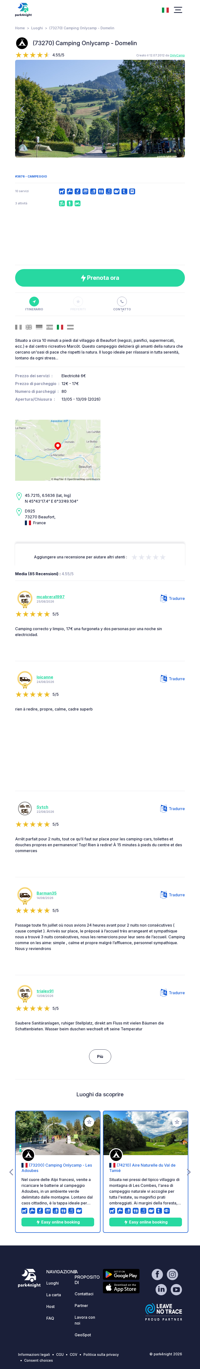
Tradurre (177, 598)
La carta (53, 1294)
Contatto (122, 309)
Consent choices (38, 1360)
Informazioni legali (34, 1354)
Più (100, 1056)
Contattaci (84, 1293)
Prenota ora (102, 277)
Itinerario (34, 309)
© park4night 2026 (166, 1354)
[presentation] (22, 108)
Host (50, 1306)
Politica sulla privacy (101, 1354)
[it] (165, 9)
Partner (81, 1305)
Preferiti (78, 309)
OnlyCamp (177, 55)
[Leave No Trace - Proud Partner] (163, 1312)
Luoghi (37, 28)
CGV (73, 1354)
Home (20, 28)
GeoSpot (83, 1334)
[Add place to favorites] (89, 1122)
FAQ (50, 1318)
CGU (60, 1354)
